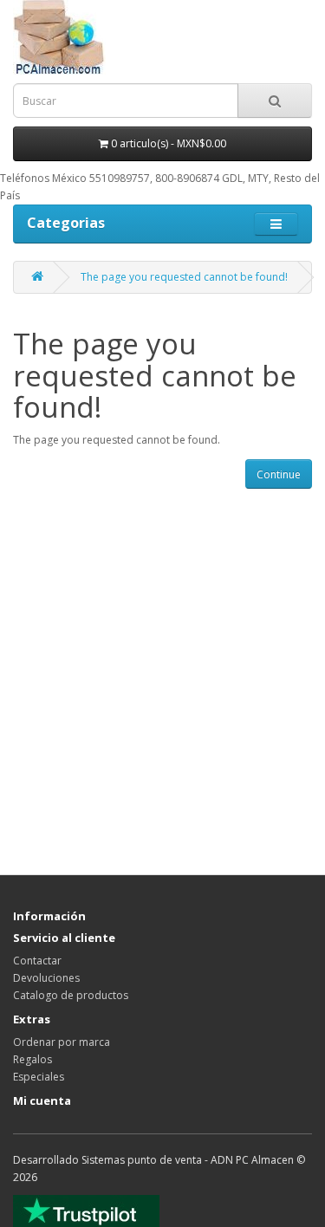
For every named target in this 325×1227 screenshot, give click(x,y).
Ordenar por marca (61, 1042)
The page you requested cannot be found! (184, 276)
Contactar (37, 960)
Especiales (38, 1076)
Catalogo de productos (70, 995)
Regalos (32, 1059)
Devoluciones (46, 978)
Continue (279, 474)
